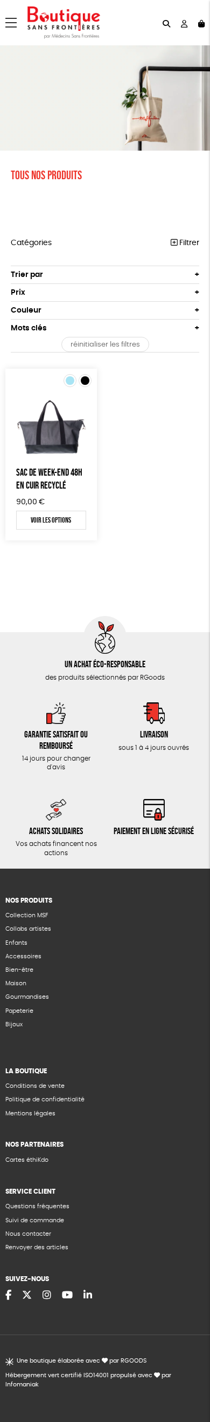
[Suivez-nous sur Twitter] (27, 1296)
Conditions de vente (35, 1086)
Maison (15, 983)
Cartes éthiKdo (26, 1160)
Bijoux (14, 1024)
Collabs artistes (28, 929)
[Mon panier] (201, 23)
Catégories (31, 243)
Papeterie (19, 1011)
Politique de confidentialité (45, 1099)
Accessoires (23, 956)
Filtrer (188, 243)
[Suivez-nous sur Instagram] (47, 1296)
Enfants (16, 943)
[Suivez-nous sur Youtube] (67, 1296)
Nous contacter (28, 1234)
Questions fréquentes (37, 1206)
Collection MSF (26, 915)
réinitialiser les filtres (105, 344)
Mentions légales (30, 1113)
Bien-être (19, 970)
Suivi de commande (34, 1220)
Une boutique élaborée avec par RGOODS (81, 1361)
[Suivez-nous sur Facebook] (8, 1296)
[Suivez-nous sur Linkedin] (87, 1296)
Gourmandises (27, 997)
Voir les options (51, 520)
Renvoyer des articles (36, 1247)
